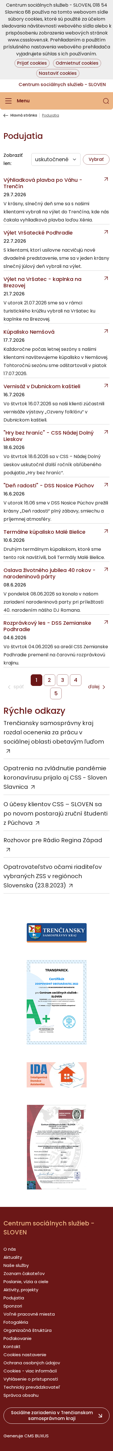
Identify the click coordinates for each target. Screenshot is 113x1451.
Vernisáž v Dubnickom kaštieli (41, 386)
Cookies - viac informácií (30, 1371)
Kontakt (12, 1346)
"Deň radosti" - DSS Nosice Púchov (48, 485)
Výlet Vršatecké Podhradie (38, 233)
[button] (106, 100)
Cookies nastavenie (24, 1355)
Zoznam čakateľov (24, 1273)
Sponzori (12, 1306)
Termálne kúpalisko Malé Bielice (44, 532)
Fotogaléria (15, 1322)
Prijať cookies (32, 63)
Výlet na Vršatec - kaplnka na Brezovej (42, 282)
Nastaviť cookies (58, 73)
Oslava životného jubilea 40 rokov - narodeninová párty (49, 573)
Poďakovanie (17, 1338)
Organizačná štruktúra (27, 1330)
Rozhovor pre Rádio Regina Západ (52, 840)
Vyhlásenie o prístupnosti (30, 1379)
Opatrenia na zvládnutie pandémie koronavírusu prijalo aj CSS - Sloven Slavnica (55, 777)
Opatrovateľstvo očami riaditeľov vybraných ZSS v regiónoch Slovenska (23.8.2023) (52, 876)
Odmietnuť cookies (77, 63)
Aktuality (12, 1257)
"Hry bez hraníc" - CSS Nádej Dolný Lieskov (48, 436)
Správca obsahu (21, 1395)
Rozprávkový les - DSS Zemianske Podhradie (47, 626)
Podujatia (13, 1298)
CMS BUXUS (36, 1436)
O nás (9, 1249)
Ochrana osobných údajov (31, 1363)
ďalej (93, 687)
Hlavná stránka (23, 115)
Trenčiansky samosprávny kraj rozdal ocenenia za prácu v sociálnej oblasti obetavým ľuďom (53, 732)
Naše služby (16, 1265)
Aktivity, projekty (20, 1290)
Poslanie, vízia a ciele (25, 1282)
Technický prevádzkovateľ (31, 1387)
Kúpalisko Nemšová (28, 332)
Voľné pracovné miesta (29, 1314)
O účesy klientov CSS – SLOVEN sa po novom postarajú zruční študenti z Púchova (55, 813)
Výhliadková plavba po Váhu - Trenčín (42, 183)
